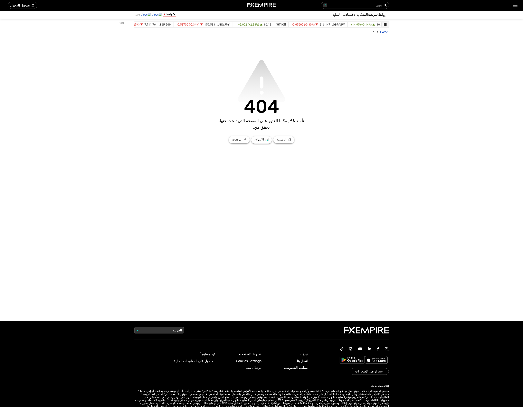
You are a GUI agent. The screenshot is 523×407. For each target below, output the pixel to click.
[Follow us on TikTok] (341, 349)
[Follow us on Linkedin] (369, 349)
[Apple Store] (377, 360)
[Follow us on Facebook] (378, 349)
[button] (515, 5)
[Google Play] (352, 360)
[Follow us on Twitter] (387, 349)
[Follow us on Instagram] (350, 349)
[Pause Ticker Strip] (385, 24)
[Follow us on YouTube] (360, 349)
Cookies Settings (249, 361)
